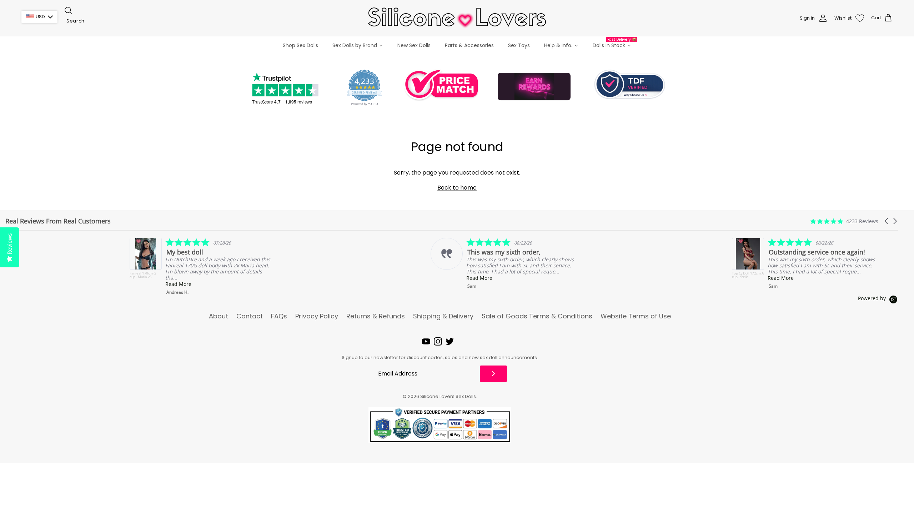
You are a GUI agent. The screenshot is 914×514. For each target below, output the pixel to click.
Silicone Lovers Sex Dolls (448, 396)
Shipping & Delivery (443, 316)
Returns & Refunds (375, 316)
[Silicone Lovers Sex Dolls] (457, 18)
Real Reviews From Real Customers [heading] (58, 221)
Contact (249, 316)
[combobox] (99, 21)
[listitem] (378, 263)
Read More (54, 284)
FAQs (279, 316)
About (218, 316)
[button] (887, 221)
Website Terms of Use (636, 316)
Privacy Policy (316, 316)
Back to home (457, 187)
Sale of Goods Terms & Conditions (537, 316)
